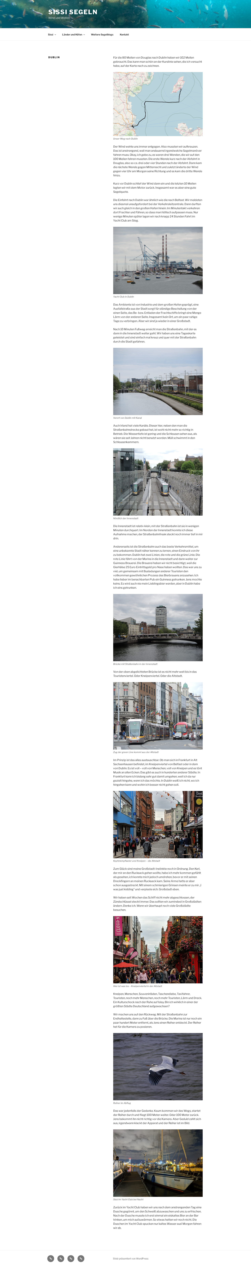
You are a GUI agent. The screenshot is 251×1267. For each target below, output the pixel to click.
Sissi (50, 34)
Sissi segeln (73, 12)
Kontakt (124, 34)
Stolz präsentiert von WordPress (130, 1258)
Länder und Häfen (72, 34)
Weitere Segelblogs (102, 34)
